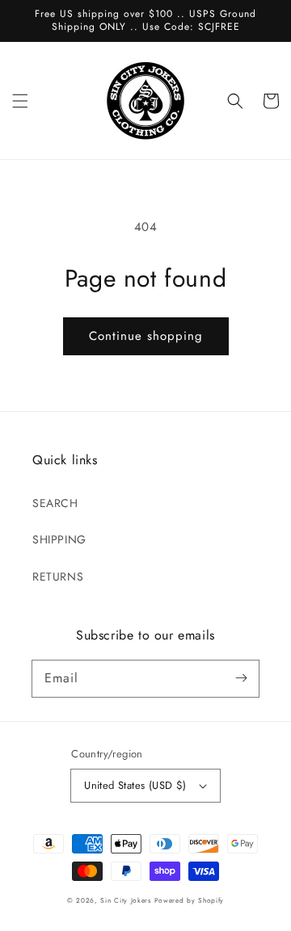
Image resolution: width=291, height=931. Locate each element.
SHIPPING (59, 539)
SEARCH (55, 503)
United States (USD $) (135, 785)
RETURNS (57, 576)
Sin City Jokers (125, 900)
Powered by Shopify (189, 900)
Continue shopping (146, 336)
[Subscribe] (241, 678)
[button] (20, 101)
